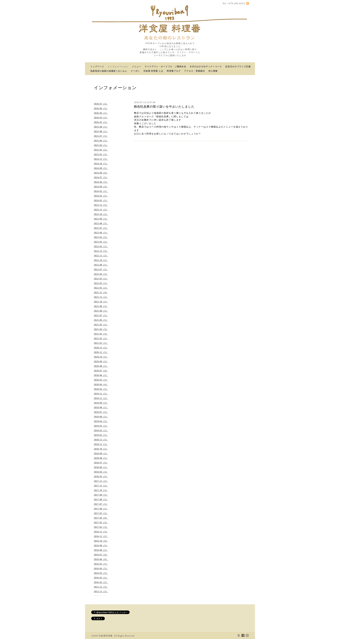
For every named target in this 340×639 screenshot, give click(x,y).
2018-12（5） (101, 440)
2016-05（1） (101, 564)
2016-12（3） (101, 532)
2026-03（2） (101, 117)
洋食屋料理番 (105, 636)
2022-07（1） (101, 269)
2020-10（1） (101, 357)
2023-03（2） (101, 242)
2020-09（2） (101, 361)
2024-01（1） (101, 200)
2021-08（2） (101, 311)
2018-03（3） (101, 476)
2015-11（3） (101, 591)
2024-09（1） (101, 168)
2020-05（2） (101, 380)
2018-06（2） (101, 467)
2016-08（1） (101, 550)
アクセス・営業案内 (194, 71)
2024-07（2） (101, 177)
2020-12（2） (101, 347)
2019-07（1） (101, 412)
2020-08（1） (101, 366)
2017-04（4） (101, 518)
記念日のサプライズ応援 (238, 66)
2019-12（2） (101, 393)
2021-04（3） (101, 329)
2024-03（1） (101, 191)
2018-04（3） (101, 472)
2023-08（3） (101, 223)
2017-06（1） (101, 509)
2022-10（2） (101, 260)
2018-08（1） (101, 458)
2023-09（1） (101, 219)
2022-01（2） (101, 288)
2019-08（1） (101, 407)
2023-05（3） (101, 237)
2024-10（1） (101, 163)
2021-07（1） (101, 315)
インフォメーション (118, 66)
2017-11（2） (101, 486)
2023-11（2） (101, 209)
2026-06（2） (101, 108)
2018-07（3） (101, 463)
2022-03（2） (101, 278)
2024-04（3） (101, 186)
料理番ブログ (174, 71)
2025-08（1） (101, 131)
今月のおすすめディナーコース (206, 66)
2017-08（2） (101, 499)
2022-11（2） (101, 255)
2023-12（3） (101, 205)
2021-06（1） (101, 320)
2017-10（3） (101, 490)
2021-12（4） (101, 292)
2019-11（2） (101, 398)
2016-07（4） (101, 555)
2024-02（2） (101, 196)
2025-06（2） (101, 140)
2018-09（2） (101, 453)
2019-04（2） (101, 421)
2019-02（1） (101, 430)
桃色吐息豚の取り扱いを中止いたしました (164, 106)
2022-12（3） (101, 251)
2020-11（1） (101, 352)
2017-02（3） (101, 527)
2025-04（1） (101, 145)
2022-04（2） (101, 274)
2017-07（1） (101, 504)
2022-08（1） (101, 265)
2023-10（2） (101, 214)
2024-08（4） (101, 173)
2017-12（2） (101, 481)
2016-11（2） (101, 536)
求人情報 (213, 71)
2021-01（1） (101, 343)
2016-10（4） (101, 541)
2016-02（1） (101, 578)
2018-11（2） (101, 444)
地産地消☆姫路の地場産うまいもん (108, 71)
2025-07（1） (101, 136)
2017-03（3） (101, 522)
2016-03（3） (101, 573)
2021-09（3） (101, 306)
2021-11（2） (101, 297)
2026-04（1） (101, 113)
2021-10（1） (101, 301)
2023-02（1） (101, 246)
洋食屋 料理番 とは (153, 71)
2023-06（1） (101, 232)
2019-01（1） (101, 435)
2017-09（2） (101, 495)
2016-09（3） (101, 545)
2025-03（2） (101, 150)
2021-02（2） (101, 338)
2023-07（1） (101, 228)
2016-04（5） (101, 568)
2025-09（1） (101, 127)
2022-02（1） (101, 283)
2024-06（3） (101, 182)
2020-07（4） (101, 370)
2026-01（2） (101, 122)
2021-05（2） (101, 324)
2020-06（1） (101, 375)
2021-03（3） (101, 334)
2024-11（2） (101, 159)
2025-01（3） (101, 154)
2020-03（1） (101, 389)
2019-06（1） (101, 417)
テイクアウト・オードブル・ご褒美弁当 (165, 66)
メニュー (136, 66)
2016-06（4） (101, 559)
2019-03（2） (101, 426)
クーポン (135, 71)
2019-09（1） (101, 403)
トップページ (97, 66)
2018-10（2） (101, 449)
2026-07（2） (101, 104)
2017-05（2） (101, 513)
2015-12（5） (101, 587)
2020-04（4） (101, 384)
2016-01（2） (101, 582)
